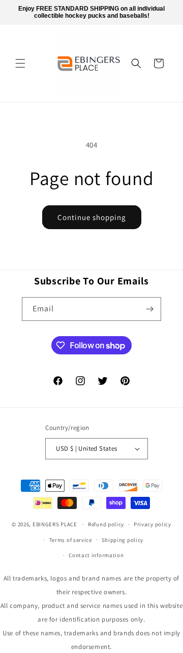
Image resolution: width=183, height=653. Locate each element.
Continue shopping (91, 217)
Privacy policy (152, 524)
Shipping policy (123, 539)
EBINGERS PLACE (55, 524)
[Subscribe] (149, 309)
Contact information (96, 555)
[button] (20, 63)
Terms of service (70, 539)
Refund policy (106, 524)
